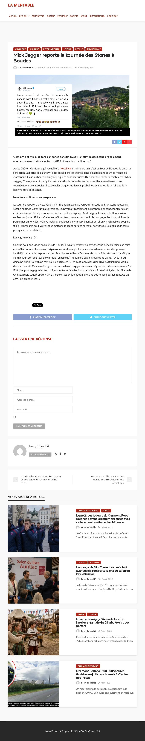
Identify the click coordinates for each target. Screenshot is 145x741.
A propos (64, 731)
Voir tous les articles (40, 454)
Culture (51, 16)
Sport (84, 16)
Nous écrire (51, 731)
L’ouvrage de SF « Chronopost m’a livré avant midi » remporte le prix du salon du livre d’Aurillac (103, 571)
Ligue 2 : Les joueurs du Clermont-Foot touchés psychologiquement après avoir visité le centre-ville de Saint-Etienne (103, 519)
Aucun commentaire (63, 67)
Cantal (82, 562)
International (97, 16)
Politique (112, 16)
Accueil (13, 16)
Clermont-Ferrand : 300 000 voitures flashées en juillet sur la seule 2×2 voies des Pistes (102, 674)
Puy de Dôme (94, 49)
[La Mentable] (21, 5)
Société (74, 16)
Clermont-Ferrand (88, 510)
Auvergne (20, 49)
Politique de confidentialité (85, 731)
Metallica (65, 168)
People (79, 49)
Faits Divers (38, 16)
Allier (81, 614)
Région (23, 16)
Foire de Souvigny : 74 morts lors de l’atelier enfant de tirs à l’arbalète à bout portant (102, 623)
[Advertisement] (72, 28)
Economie (62, 16)
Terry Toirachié (25, 67)
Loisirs (67, 49)
